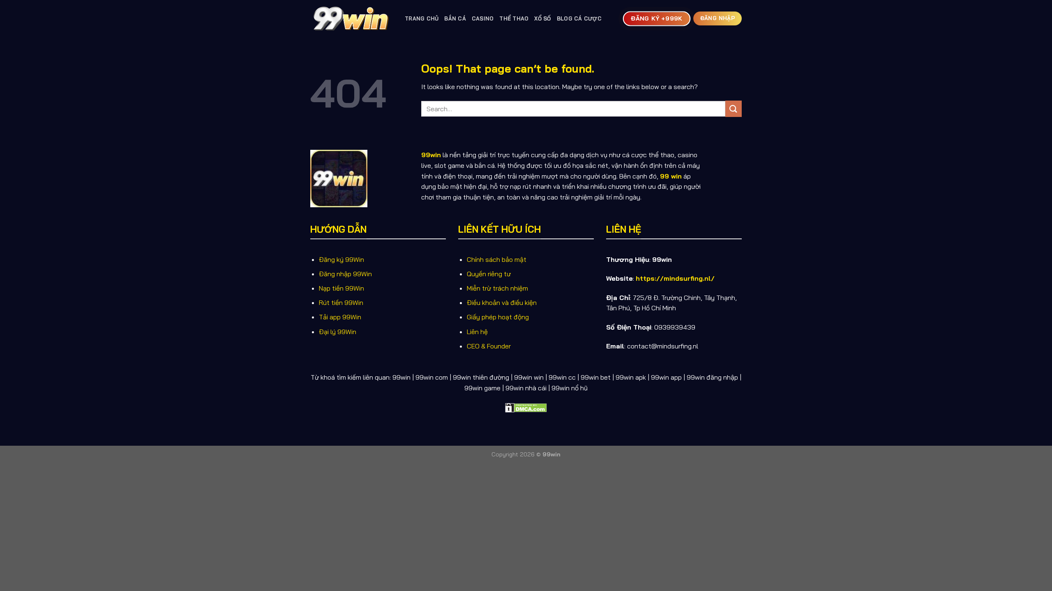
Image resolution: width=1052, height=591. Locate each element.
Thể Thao (513, 18)
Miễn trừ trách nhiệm (497, 288)
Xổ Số (542, 18)
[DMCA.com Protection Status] (526, 407)
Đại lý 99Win (337, 332)
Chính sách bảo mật (496, 259)
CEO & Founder (489, 346)
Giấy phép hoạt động (498, 317)
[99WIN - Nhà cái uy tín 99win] (351, 18)
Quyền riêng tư (489, 274)
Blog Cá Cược (579, 18)
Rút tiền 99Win (341, 302)
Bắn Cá (455, 18)
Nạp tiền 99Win (341, 288)
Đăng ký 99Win (341, 259)
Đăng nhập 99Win (345, 274)
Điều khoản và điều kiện (502, 302)
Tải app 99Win (340, 317)
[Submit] (733, 109)
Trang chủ (421, 18)
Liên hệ (477, 332)
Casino (483, 18)
